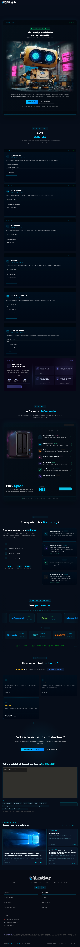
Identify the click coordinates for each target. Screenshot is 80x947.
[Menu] (76, 2)
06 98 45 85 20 (10, 925)
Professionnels (47, 900)
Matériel (7, 905)
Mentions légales (51, 943)
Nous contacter (52, 749)
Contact (44, 907)
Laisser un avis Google (57, 669)
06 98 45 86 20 (48, 102)
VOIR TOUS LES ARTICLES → (70, 825)
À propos (45, 897)
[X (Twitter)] (40, 887)
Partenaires (46, 905)
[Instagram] (44, 887)
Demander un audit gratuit (32, 749)
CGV (75, 943)
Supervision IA (9, 897)
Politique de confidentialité (65, 943)
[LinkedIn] (36, 887)
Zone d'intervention (48, 910)
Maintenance (8, 902)
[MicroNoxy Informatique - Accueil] (40, 878)
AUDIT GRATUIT (32, 102)
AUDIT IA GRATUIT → (14, 386)
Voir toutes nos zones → (68, 804)
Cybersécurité (9, 900)
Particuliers (46, 902)
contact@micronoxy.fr (12, 922)
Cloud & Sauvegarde (10, 907)
